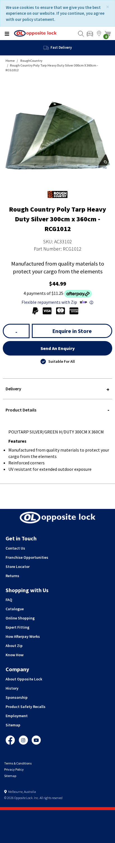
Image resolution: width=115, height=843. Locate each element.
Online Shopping (20, 618)
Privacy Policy (14, 769)
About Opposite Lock (24, 679)
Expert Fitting (17, 627)
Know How (14, 654)
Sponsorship (17, 697)
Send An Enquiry (57, 348)
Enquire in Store (72, 330)
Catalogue (15, 608)
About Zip (14, 645)
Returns (12, 575)
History (12, 688)
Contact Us (15, 548)
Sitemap (13, 724)
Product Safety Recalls (25, 706)
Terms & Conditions (18, 763)
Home (10, 60)
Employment (17, 715)
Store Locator (18, 566)
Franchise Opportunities (27, 557)
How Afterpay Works (23, 636)
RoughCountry (31, 60)
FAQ (9, 599)
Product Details (21, 410)
